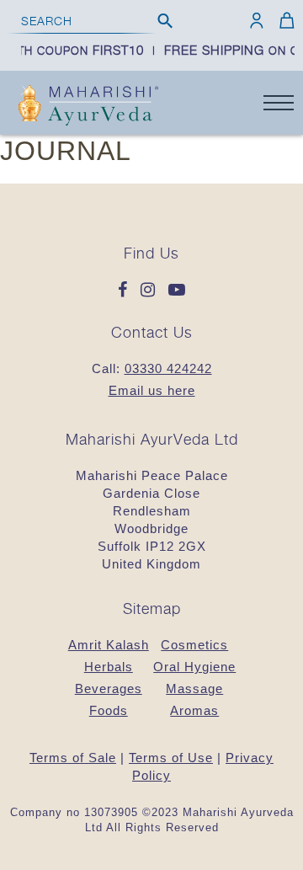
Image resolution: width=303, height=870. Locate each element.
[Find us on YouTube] (177, 291)
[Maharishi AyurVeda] (88, 107)
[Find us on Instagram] (152, 291)
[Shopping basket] (284, 20)
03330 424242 (168, 368)
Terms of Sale (72, 757)
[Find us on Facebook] (127, 291)
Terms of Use (171, 757)
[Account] (256, 20)
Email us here (152, 390)
